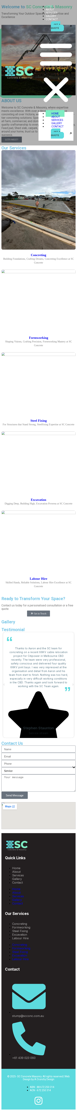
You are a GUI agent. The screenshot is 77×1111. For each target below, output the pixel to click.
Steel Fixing (38, 420)
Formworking (38, 338)
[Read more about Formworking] (38, 350)
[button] (55, 72)
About (50, 9)
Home (49, 6)
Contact (52, 19)
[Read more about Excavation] (38, 509)
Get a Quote (55, 26)
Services (51, 12)
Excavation (38, 500)
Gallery (51, 15)
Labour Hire (38, 578)
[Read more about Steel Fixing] (38, 430)
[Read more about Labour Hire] (38, 591)
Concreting (38, 255)
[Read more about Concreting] (38, 268)
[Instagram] (38, 1100)
